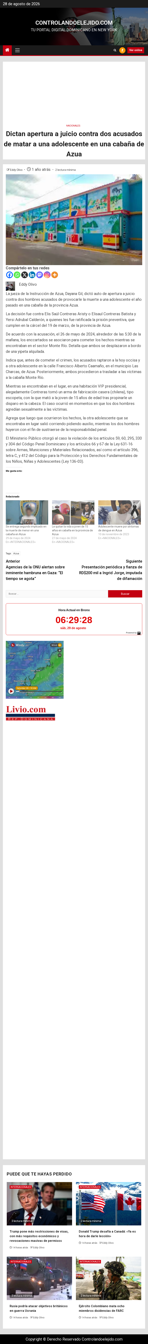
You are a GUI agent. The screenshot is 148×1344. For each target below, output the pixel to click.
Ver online (135, 50)
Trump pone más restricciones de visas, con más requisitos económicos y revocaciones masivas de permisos (39, 1236)
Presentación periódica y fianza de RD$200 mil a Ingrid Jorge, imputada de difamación (110, 570)
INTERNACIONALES (21, 1187)
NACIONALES (73, 125)
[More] (54, 274)
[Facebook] (9, 274)
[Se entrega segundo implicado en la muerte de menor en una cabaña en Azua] (27, 512)
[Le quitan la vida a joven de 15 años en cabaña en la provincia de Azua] (73, 512)
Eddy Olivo (16, 169)
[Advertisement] (74, 89)
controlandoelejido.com (74, 22)
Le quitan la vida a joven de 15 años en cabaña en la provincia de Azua (72, 530)
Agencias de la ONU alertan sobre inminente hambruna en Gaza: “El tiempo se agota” (35, 570)
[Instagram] (47, 274)
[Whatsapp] (17, 274)
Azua (16, 553)
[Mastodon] (39, 274)
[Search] (115, 50)
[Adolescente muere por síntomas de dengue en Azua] (119, 512)
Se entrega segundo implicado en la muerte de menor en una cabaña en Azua (26, 530)
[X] (24, 274)
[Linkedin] (32, 274)
